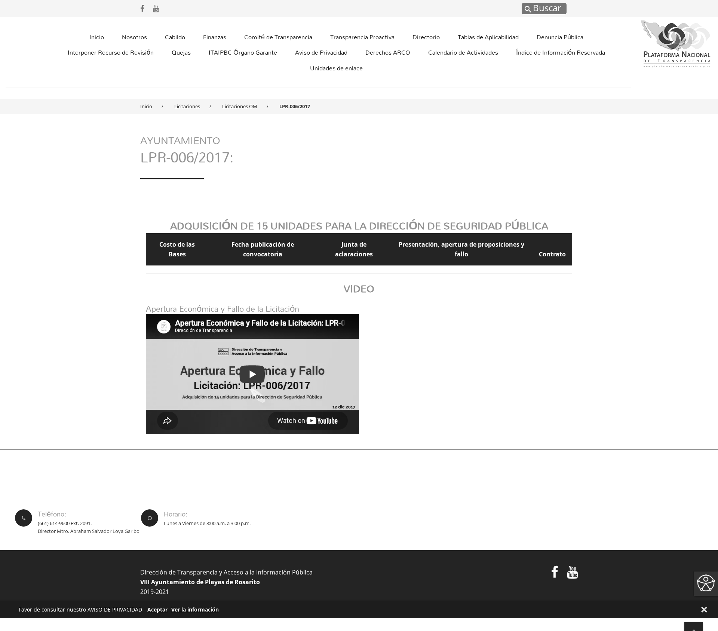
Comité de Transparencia (278, 37)
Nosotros (134, 37)
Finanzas (214, 37)
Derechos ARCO (387, 52)
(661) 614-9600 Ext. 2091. (65, 523)
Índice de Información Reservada (560, 52)
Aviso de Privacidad (321, 52)
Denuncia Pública (560, 37)
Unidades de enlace (336, 68)
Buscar (546, 7)
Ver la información (195, 609)
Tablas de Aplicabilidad (488, 37)
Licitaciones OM (239, 106)
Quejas (181, 52)
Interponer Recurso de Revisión (111, 52)
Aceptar (157, 609)
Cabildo (175, 37)
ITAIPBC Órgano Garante (243, 52)
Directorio (426, 37)
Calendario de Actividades (463, 52)
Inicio (96, 37)
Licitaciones (187, 106)
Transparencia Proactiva (362, 37)
